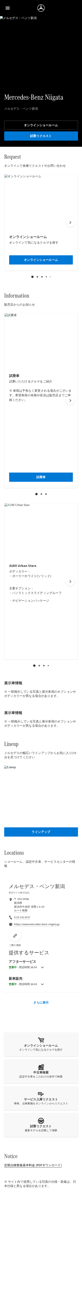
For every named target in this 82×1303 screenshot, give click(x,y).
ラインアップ (41, 832)
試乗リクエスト (41, 136)
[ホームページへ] (41, 8)
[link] (21, 910)
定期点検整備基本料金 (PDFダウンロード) (33, 1165)
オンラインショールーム (41, 125)
